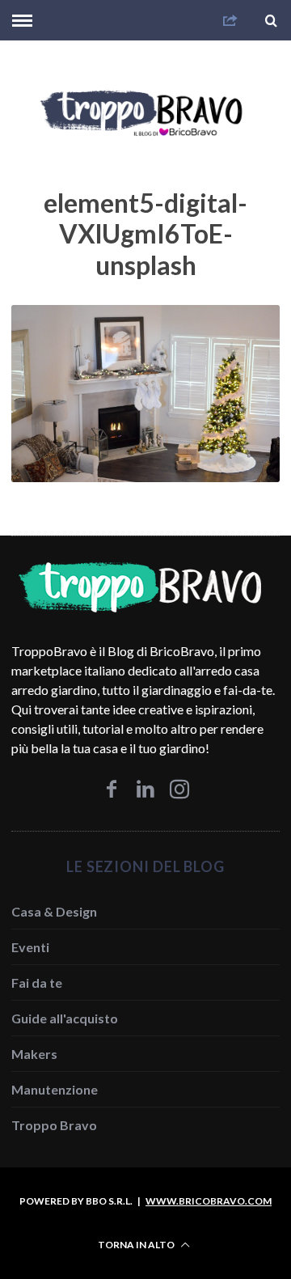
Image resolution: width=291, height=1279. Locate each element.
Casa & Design (54, 911)
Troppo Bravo (54, 1125)
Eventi (30, 947)
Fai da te (36, 982)
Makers (34, 1053)
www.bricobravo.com (209, 1201)
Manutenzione (54, 1089)
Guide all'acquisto (64, 1018)
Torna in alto (137, 1245)
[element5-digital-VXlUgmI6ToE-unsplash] (145, 477)
